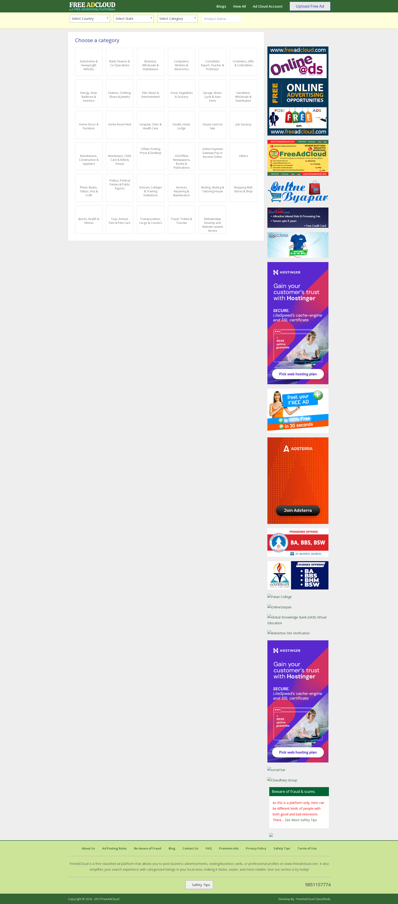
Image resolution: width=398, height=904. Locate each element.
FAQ (209, 848)
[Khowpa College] (299, 542)
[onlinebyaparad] (299, 191)
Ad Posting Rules (114, 848)
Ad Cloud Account (268, 6)
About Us (88, 848)
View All (239, 6)
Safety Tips (282, 848)
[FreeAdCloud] (299, 91)
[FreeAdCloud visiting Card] (299, 158)
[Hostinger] (299, 701)
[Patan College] (299, 597)
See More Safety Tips (300, 820)
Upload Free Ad (310, 6)
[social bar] (299, 770)
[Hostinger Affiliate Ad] (299, 323)
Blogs (221, 6)
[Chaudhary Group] (299, 780)
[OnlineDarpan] (299, 607)
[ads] (299, 411)
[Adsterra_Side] (299, 480)
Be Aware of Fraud (147, 848)
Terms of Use (307, 848)
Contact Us (190, 848)
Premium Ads (229, 848)
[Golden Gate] (299, 575)
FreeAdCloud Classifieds (313, 899)
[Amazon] (299, 245)
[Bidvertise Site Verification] (299, 633)
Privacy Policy (256, 848)
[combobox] (90, 19)
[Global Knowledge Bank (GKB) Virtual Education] (299, 620)
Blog (172, 848)
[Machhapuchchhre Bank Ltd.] (299, 218)
